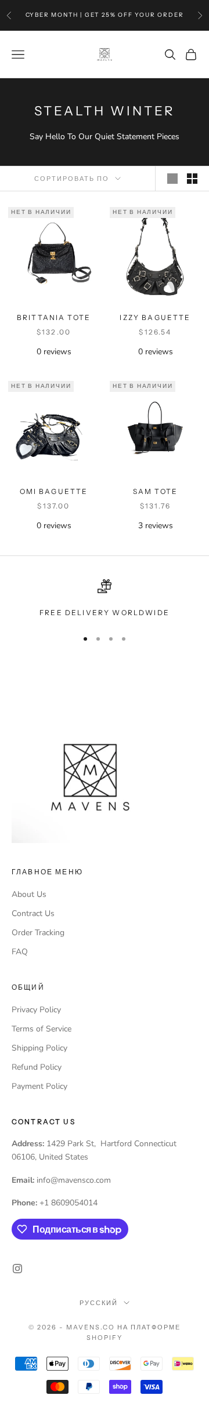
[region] (104, 599)
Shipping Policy (39, 1047)
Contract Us (33, 913)
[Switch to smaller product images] (192, 178)
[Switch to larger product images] (172, 178)
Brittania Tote (54, 317)
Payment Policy (39, 1086)
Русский (99, 1303)
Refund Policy (37, 1067)
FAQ (20, 951)
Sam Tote (155, 491)
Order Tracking (38, 932)
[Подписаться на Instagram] (17, 1268)
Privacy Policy (36, 1009)
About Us (29, 894)
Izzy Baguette (155, 317)
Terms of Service (41, 1028)
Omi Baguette (54, 491)
